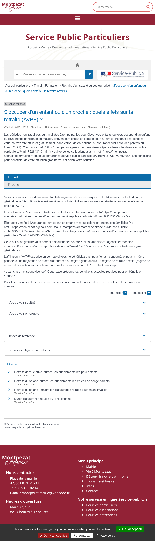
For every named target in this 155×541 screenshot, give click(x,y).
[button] (77, 18)
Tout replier (115, 292)
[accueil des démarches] (77, 65)
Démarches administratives (70, 47)
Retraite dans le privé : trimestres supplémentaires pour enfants (55, 372)
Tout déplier (139, 292)
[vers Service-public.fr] (122, 75)
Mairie (45, 47)
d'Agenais (13, 6)
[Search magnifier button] (148, 7)
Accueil (33, 47)
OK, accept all (131, 529)
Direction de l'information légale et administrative (33, 424)
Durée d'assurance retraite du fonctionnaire (42, 398)
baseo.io (40, 427)
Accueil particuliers (18, 85)
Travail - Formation (46, 85)
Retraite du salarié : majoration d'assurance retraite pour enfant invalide (60, 389)
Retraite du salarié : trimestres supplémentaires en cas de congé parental (62, 381)
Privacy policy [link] (106, 535)
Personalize (82, 535)
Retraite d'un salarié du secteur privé (86, 85)
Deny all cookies (55, 535)
